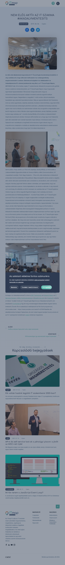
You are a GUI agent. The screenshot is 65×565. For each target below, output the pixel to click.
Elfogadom (46, 287)
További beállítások (30, 287)
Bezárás (14, 287)
